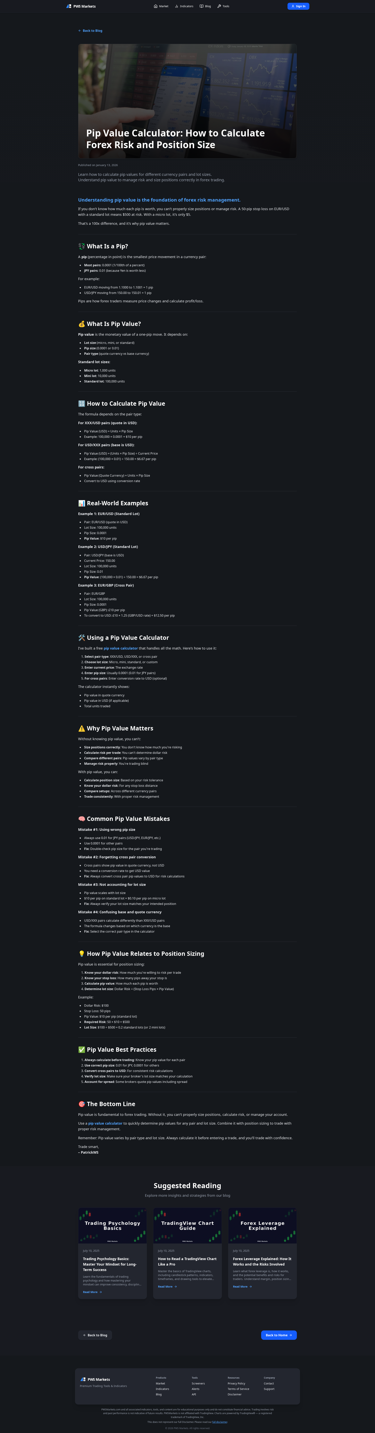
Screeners (198, 1383)
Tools (226, 6)
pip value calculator (121, 648)
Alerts (195, 1389)
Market (163, 6)
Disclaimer (235, 1394)
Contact (269, 1383)
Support (269, 1389)
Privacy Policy (236, 1383)
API (194, 1394)
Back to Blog (92, 30)
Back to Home (277, 1335)
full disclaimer (219, 1422)
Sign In (300, 6)
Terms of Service (238, 1389)
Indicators (186, 6)
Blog (208, 6)
